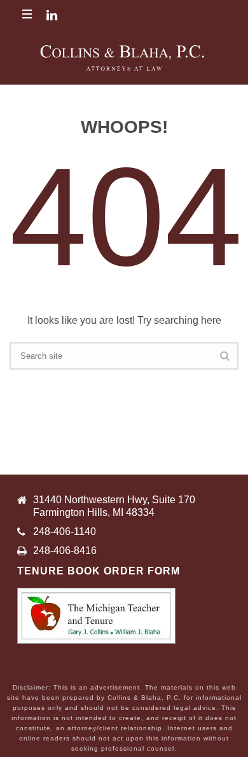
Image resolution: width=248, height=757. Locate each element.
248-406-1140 (64, 531)
